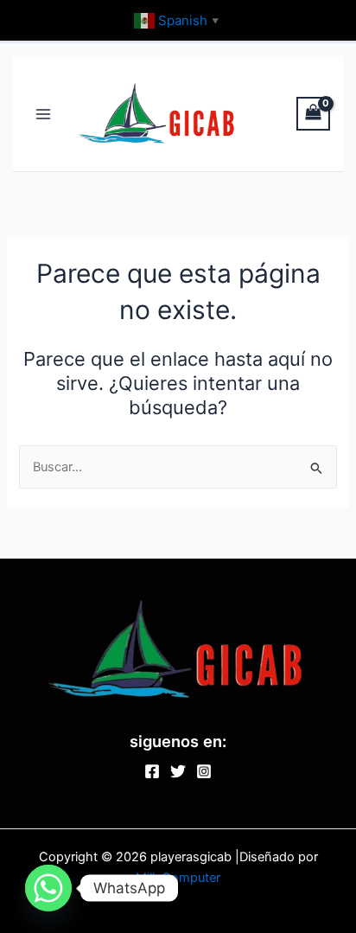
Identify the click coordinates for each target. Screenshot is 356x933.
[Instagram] (204, 771)
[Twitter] (178, 771)
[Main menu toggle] (43, 114)
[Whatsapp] (48, 888)
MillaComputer (178, 877)
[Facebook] (152, 771)
